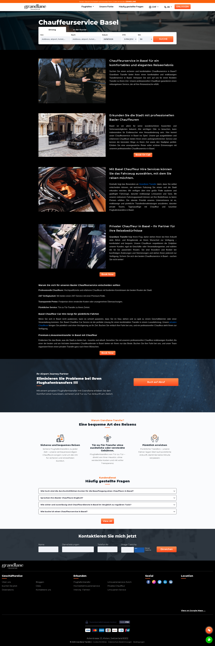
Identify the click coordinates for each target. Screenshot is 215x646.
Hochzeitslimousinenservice (87, 586)
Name (41, 545)
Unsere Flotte (106, 6)
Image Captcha (128, 545)
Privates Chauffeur (116, 586)
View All (107, 521)
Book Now (107, 274)
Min (139, 35)
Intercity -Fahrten (82, 590)
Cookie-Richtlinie (100, 642)
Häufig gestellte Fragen (131, 6)
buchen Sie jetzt (9, 586)
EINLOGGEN (182, 6)
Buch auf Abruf (156, 382)
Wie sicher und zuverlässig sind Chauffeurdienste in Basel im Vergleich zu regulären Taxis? (85, 504)
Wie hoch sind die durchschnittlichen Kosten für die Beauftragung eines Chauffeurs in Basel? (87, 491)
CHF (154, 7)
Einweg (52, 29)
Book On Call (142, 154)
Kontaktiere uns (43, 590)
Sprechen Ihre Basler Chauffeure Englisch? (61, 498)
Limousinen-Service (117, 590)
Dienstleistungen (70, 545)
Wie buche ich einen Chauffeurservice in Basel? (64, 511)
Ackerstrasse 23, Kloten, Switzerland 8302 (107, 638)
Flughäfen (86, 6)
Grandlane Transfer (148, 184)
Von (41, 35)
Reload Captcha (148, 549)
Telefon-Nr (103, 545)
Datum (105, 35)
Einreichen (167, 549)
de (168, 7)
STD (124, 35)
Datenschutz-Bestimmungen (120, 642)
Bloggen (40, 582)
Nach (73, 35)
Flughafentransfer (82, 582)
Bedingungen (139, 642)
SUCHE (163, 39)
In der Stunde (79, 29)
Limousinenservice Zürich (120, 582)
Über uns (6, 582)
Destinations (8, 590)
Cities (38, 586)
